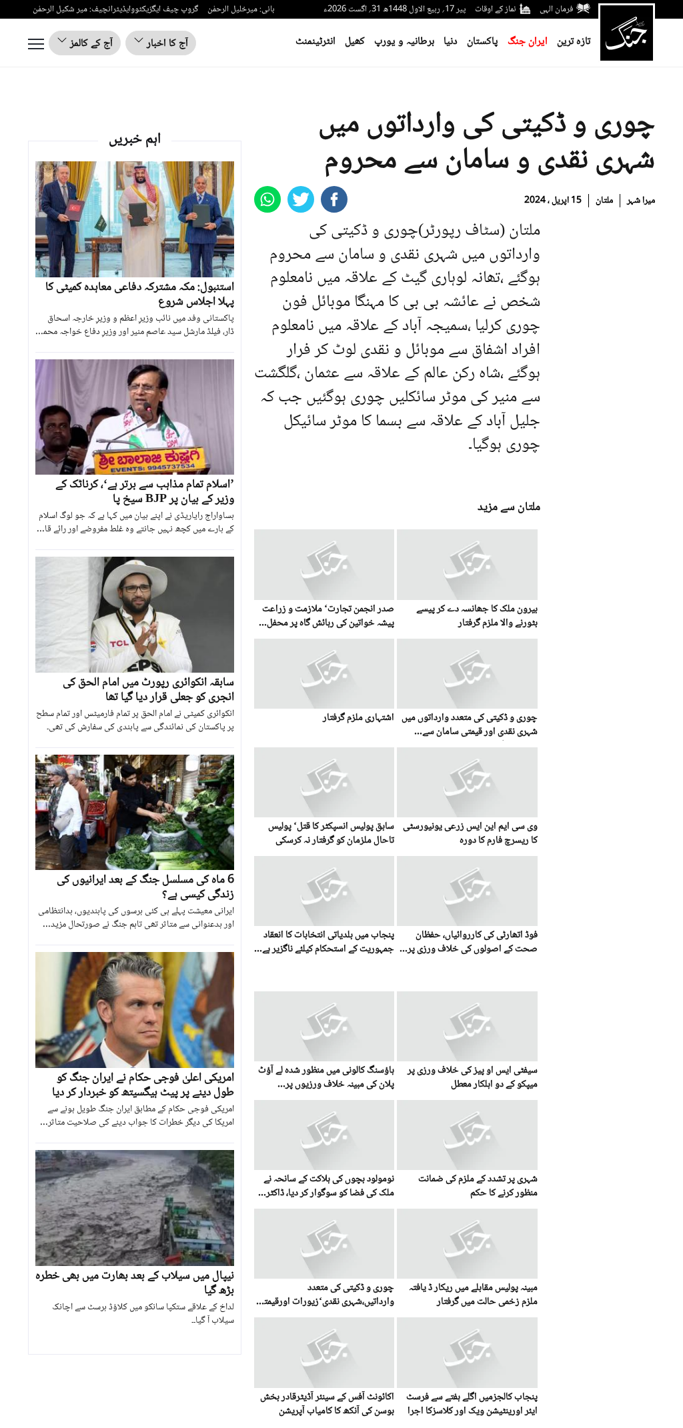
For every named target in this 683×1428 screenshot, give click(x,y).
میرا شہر (641, 201)
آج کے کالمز (90, 44)
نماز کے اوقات (495, 9)
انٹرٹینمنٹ (315, 42)
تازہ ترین (573, 42)
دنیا (451, 42)
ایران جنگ (528, 42)
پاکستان (482, 42)
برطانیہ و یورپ (404, 42)
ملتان (604, 201)
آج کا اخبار (166, 44)
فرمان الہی (556, 9)
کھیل (355, 42)
